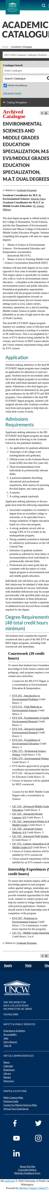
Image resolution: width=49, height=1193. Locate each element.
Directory (8, 1080)
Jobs (5, 1038)
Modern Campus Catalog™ (33, 1188)
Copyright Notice (27, 1169)
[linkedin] (20, 1153)
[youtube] (20, 1138)
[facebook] (20, 1123)
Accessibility (10, 1034)
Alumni (7, 1077)
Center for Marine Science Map (20, 1105)
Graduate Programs (27, 190)
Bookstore (9, 1069)
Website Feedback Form (27, 1173)
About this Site (27, 1166)
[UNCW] (13, 7)
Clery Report (10, 1041)
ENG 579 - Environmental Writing (30, 758)
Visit (28, 965)
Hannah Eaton (38, 198)
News (6, 1062)
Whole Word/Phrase (17, 85)
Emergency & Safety (14, 1030)
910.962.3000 (10, 1014)
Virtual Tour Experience (16, 1108)
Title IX (7, 1045)
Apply (8, 965)
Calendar (8, 1065)
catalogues (9, 1180)
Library (7, 1073)
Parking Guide (10, 1101)
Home (5, 46)
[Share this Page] (42, 113)
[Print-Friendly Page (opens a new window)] (46, 113)
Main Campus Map (13, 1097)
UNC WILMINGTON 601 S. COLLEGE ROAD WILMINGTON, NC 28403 (17, 1005)
